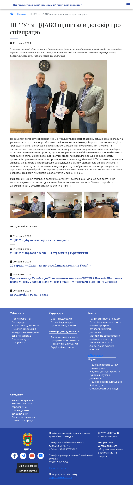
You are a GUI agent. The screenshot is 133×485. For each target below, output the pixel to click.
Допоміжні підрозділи (63, 325)
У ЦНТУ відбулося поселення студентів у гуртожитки (49, 253)
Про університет (21, 318)
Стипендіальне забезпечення (20, 412)
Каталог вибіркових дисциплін (101, 330)
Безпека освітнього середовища (23, 405)
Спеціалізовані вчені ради (104, 388)
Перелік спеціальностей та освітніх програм (105, 323)
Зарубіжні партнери (62, 347)
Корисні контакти (59, 468)
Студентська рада (22, 420)
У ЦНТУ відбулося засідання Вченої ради (39, 240)
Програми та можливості (65, 340)
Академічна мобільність (64, 337)
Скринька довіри (28, 465)
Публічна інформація (24, 328)
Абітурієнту (95, 355)
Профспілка (18, 342)
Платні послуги (20, 339)
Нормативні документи (25, 325)
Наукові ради (97, 368)
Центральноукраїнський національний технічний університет (47, 5)
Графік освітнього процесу (105, 318)
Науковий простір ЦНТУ (104, 364)
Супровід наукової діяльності (100, 376)
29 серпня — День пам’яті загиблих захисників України (50, 265)
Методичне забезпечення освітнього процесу (105, 337)
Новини (21, 14)
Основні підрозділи (62, 322)
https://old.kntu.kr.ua (60, 477)
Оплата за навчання (23, 417)
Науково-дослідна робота (105, 371)
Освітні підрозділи (61, 318)
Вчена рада (18, 322)
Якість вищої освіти (101, 342)
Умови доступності (23, 400)
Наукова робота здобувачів (106, 381)
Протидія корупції (27, 470)
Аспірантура (96, 385)
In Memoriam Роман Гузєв (29, 294)
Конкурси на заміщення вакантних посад (25, 334)
